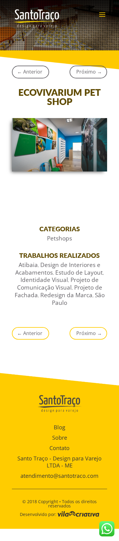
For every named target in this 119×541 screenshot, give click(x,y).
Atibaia (28, 265)
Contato (59, 448)
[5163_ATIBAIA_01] (59, 171)
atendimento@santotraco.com (59, 475)
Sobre (59, 437)
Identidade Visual (44, 280)
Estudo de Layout (79, 272)
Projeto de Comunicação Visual (58, 283)
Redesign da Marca (66, 295)
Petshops (59, 238)
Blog (59, 427)
